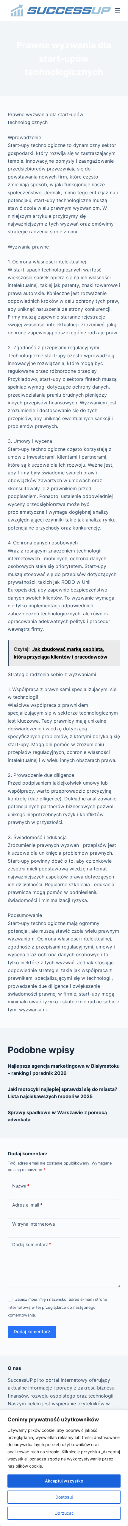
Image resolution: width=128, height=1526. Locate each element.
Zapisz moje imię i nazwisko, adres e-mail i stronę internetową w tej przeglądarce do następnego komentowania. (57, 1307)
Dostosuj (64, 1496)
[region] (64, 1468)
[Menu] (117, 10)
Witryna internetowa (33, 1224)
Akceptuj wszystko (64, 1480)
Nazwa (20, 1186)
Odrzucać (64, 1513)
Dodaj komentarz (31, 1244)
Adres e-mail (27, 1205)
